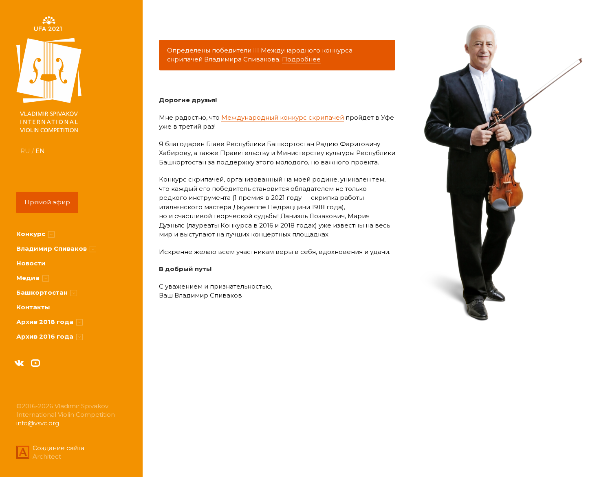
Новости (31, 263)
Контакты (33, 307)
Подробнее (301, 59)
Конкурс (31, 234)
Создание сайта (58, 448)
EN (40, 151)
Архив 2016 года (45, 336)
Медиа (28, 278)
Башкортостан (42, 292)
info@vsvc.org (37, 423)
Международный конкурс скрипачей (282, 117)
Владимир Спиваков (52, 248)
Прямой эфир (47, 202)
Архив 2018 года (45, 322)
